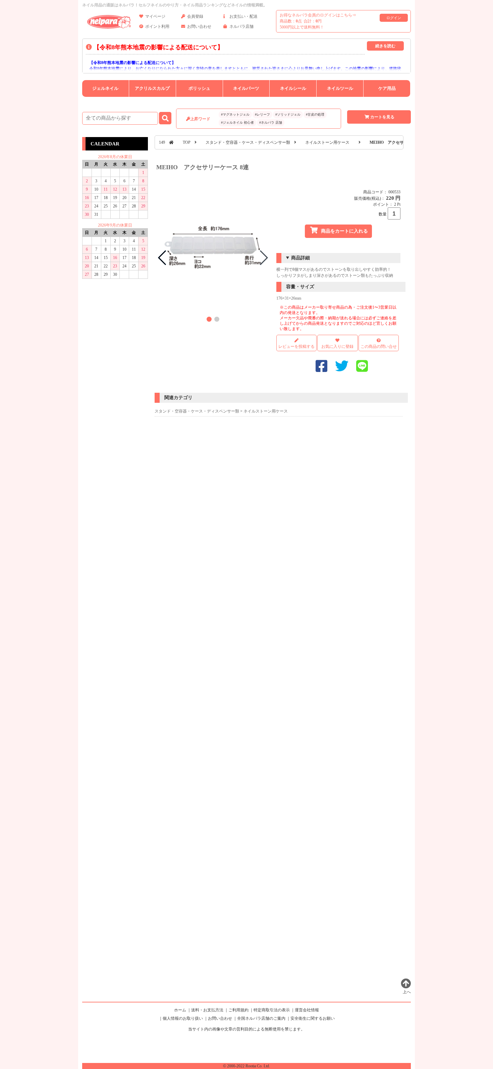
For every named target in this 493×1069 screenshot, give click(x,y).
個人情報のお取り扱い (183, 1018)
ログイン (393, 18)
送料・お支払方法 (207, 1010)
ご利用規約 (238, 1010)
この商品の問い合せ (379, 346)
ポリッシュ (199, 88)
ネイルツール (340, 88)
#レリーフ (262, 114)
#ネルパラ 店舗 (270, 122)
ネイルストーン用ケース (327, 142)
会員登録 (195, 16)
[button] (209, 319)
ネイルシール (293, 88)
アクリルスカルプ (152, 88)
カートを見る (382, 117)
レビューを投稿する (296, 346)
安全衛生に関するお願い (312, 1018)
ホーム (180, 1010)
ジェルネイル (105, 88)
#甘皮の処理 (315, 114)
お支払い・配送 (243, 16)
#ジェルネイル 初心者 (237, 122)
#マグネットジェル (235, 114)
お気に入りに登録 (337, 346)
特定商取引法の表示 (272, 1010)
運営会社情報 (307, 1010)
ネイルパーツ (246, 88)
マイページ (155, 16)
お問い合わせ (199, 26)
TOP (186, 142)
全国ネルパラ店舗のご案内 (261, 1018)
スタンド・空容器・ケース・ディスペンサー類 (248, 142)
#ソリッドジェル (287, 114)
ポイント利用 (157, 26)
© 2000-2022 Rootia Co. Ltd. (246, 1066)
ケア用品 (387, 88)
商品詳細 (300, 257)
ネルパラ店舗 (241, 26)
